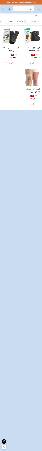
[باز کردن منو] (38, 8)
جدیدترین (33, 21)
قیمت (10, 21)
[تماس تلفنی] (4, 441)
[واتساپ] (4, 447)
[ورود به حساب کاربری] (9, 8)
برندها (21, 21)
